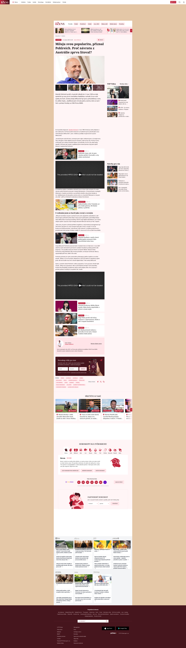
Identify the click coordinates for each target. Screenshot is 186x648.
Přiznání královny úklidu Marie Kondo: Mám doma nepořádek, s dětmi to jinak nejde (89, 307)
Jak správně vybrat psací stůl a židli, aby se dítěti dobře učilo (101, 584)
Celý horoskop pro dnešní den (70, 470)
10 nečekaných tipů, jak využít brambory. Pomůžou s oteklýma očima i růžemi (101, 592)
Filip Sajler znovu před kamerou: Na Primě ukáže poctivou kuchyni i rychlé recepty (123, 175)
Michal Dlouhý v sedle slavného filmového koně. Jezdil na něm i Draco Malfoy (66, 416)
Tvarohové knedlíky (124, 614)
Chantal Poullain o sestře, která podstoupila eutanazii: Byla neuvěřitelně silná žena (88, 239)
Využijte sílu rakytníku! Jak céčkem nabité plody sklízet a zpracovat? (102, 598)
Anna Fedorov (77, 40)
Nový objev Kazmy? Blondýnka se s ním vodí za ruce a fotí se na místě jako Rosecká (83, 599)
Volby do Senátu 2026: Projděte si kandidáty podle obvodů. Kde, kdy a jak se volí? (64, 565)
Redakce (75, 641)
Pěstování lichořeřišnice (103, 614)
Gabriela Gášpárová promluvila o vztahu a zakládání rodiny (124, 115)
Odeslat (83, 369)
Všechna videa (124, 84)
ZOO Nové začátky (116, 612)
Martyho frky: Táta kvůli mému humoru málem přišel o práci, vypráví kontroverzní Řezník (82, 585)
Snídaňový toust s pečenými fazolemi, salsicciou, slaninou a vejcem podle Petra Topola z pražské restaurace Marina (120, 566)
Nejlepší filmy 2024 (69, 612)
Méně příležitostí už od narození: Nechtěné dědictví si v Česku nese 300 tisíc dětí (71, 31)
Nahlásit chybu (60, 643)
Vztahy (29, 2)
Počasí (100, 612)
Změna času (92, 612)
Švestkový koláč (97, 616)
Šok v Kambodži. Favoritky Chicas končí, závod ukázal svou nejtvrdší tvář (124, 189)
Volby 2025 (69, 614)
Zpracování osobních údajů (80, 636)
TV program (85, 612)
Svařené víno (76, 614)
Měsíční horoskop (87, 470)
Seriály (34, 2)
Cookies (59, 638)
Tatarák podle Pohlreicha (86, 614)
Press (75, 629)
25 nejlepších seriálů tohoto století (64, 583)
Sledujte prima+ (57, 2)
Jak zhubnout (61, 612)
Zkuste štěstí (118, 482)
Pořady (64, 2)
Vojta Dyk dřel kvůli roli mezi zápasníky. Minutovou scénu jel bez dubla (124, 168)
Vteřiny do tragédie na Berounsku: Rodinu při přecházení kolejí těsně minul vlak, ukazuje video (64, 558)
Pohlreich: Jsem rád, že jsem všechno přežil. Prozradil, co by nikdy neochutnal (88, 155)
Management (77, 627)
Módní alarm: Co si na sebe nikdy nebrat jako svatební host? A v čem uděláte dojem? (122, 31)
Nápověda (76, 638)
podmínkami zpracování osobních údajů (78, 372)
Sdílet (101, 40)
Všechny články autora (96, 343)
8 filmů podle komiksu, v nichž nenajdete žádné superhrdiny (63, 591)
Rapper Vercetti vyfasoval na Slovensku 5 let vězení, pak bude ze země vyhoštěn (83, 592)
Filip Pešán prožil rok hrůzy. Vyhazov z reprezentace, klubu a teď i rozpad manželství (89, 319)
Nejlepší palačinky (89, 616)
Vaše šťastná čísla (92, 479)
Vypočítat (115, 503)
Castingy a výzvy (77, 631)
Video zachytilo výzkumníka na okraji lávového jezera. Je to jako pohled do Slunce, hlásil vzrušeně (102, 565)
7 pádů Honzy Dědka (61, 614)
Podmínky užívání (61, 636)
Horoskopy (41, 2)
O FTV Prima (60, 627)
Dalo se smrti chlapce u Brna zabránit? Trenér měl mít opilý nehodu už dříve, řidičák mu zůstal (64, 551)
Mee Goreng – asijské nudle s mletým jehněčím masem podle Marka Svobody (120, 551)
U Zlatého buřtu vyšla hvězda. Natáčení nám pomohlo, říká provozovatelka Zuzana (82, 558)
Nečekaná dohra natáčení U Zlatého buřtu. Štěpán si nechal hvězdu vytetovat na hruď (82, 565)
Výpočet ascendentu (114, 614)
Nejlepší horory (78, 612)
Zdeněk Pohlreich (73, 130)
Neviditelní (48, 2)
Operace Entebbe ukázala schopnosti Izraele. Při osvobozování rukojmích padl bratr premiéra (102, 559)
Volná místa (59, 629)
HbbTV (58, 634)
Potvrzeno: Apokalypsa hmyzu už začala (102, 550)
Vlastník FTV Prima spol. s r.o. (63, 641)
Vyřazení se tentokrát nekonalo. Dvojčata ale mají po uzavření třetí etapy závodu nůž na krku (124, 182)
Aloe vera (95, 614)
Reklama (59, 631)
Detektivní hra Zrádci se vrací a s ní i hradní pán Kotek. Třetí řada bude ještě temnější (83, 551)
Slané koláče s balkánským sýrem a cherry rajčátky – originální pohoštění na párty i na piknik (121, 558)
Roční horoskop (100, 470)
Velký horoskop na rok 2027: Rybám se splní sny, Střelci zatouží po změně (96, 30)
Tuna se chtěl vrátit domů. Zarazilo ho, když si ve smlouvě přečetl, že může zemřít (89, 417)
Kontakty (76, 634)
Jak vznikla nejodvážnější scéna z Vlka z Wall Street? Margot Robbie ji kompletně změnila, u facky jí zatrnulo (64, 600)
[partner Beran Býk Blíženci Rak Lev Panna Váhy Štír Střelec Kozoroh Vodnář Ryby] (104, 503)
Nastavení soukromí (78, 643)
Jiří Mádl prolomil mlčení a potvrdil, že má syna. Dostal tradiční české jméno (87, 332)
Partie (97, 612)
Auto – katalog (124, 612)
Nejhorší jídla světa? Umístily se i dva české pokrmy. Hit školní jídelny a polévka (89, 206)
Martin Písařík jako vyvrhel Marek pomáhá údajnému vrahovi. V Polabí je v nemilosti (112, 417)
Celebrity (23, 2)
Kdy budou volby (107, 612)
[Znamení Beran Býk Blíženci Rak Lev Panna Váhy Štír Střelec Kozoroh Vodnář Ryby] (73, 369)
